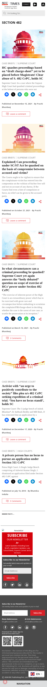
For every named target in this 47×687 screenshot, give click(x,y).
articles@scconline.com (33, 622)
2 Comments (15, 338)
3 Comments (15, 501)
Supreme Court (26, 63)
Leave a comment (18, 114)
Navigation (23, 683)
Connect (26, 4)
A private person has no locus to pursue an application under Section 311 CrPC (23, 459)
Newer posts (8, 514)
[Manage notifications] (5, 682)
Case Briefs (8, 63)
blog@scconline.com (9, 622)
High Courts (24, 451)
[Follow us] (5, 585)
